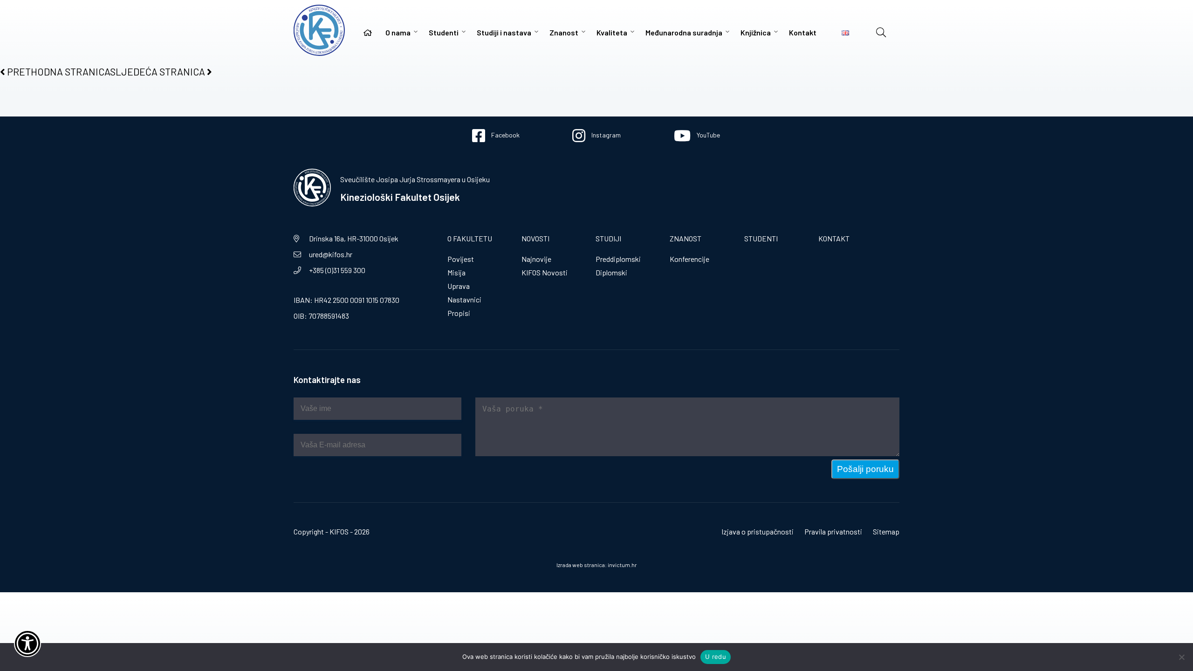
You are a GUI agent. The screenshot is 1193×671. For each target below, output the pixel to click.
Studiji (608, 238)
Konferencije (689, 258)
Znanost (563, 32)
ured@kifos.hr (330, 254)
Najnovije (536, 258)
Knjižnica (755, 32)
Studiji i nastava (504, 32)
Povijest (460, 258)
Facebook (505, 135)
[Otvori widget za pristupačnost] (27, 643)
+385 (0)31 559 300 (337, 270)
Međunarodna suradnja (683, 32)
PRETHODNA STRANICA (57, 71)
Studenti (444, 32)
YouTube (707, 135)
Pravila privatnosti (833, 531)
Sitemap (886, 531)
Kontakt (802, 32)
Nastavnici (464, 299)
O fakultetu (469, 238)
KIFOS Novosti (544, 272)
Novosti (535, 238)
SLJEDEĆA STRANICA (158, 71)
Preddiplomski (618, 258)
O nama (398, 32)
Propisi (458, 312)
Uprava (458, 285)
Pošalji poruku (865, 469)
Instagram (605, 135)
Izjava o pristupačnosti (757, 531)
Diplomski (611, 272)
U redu (715, 656)
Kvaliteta (611, 32)
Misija (456, 272)
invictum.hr (622, 564)
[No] (1181, 657)
